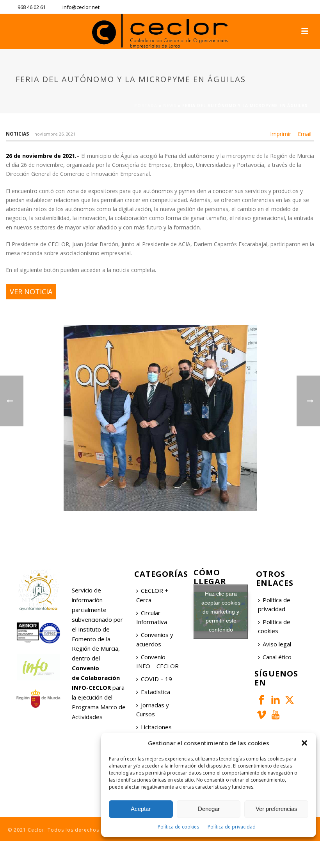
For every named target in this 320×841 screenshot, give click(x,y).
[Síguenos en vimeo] (261, 715)
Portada (145, 105)
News (169, 105)
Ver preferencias (276, 808)
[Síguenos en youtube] (275, 715)
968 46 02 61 (32, 7)
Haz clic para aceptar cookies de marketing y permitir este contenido (220, 611)
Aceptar (141, 808)
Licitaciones (156, 727)
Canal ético (277, 657)
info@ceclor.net (81, 7)
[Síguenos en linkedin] (275, 700)
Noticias (17, 134)
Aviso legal (277, 644)
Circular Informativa (151, 617)
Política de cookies (178, 826)
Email (304, 134)
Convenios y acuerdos (154, 639)
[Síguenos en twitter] (289, 700)
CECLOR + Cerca (152, 595)
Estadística (155, 692)
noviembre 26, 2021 (54, 134)
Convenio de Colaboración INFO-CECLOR (96, 677)
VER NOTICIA (31, 291)
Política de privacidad (232, 826)
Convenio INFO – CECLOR (157, 661)
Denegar (209, 808)
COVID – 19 (156, 679)
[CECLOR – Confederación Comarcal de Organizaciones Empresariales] (160, 31)
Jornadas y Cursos (152, 709)
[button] (304, 743)
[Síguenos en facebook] (261, 700)
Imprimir (280, 134)
